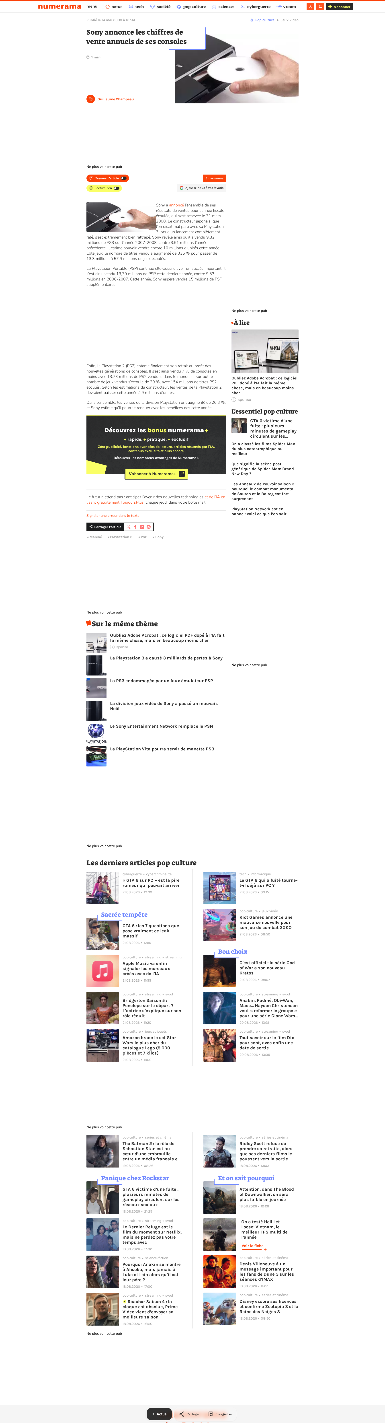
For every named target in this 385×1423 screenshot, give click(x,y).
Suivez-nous (214, 178)
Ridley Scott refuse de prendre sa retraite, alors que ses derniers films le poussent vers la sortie (266, 1151)
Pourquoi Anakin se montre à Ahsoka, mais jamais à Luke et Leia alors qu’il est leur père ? (152, 1272)
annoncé (177, 205)
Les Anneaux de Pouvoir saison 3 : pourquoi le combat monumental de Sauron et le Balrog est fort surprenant (264, 491)
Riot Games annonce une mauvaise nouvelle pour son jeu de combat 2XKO (266, 922)
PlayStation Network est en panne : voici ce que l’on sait (259, 511)
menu (91, 6)
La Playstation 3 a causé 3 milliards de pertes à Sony (166, 658)
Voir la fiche (252, 1245)
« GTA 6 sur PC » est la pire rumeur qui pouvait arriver (151, 883)
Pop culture (264, 20)
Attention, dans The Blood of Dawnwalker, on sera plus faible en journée (267, 1194)
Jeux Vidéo (290, 20)
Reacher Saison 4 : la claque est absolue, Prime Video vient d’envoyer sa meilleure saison (150, 1309)
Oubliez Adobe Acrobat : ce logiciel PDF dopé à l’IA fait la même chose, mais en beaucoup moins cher (167, 638)
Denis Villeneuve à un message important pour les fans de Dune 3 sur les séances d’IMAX (267, 1271)
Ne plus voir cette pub (104, 166)
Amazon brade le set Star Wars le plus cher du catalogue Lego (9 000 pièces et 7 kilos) (149, 1045)
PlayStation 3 (121, 537)
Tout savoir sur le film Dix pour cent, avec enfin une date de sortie (267, 1042)
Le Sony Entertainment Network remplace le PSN (161, 726)
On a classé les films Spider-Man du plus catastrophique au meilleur (263, 448)
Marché (96, 537)
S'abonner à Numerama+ (152, 473)
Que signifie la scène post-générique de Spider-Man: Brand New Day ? (262, 468)
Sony (159, 537)
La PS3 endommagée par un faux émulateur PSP (161, 680)
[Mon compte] (310, 6)
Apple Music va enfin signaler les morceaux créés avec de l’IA (146, 968)
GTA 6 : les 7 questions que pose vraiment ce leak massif (151, 931)
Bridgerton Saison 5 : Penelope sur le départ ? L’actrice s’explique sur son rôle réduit (152, 1008)
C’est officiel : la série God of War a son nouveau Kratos (267, 968)
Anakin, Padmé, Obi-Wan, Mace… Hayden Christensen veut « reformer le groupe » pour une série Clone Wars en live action (269, 1008)
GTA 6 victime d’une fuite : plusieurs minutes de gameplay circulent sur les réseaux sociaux (273, 428)
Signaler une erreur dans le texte (112, 515)
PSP (144, 537)
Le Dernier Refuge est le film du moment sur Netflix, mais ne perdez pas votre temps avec (152, 1234)
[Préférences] (320, 6)
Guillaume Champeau (116, 99)
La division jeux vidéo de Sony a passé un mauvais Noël (164, 706)
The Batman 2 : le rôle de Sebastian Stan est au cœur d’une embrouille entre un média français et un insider (151, 1151)
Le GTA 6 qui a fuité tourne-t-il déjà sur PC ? (268, 883)
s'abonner (342, 7)
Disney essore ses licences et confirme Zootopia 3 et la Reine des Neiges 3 (269, 1306)
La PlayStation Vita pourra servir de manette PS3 (162, 749)
